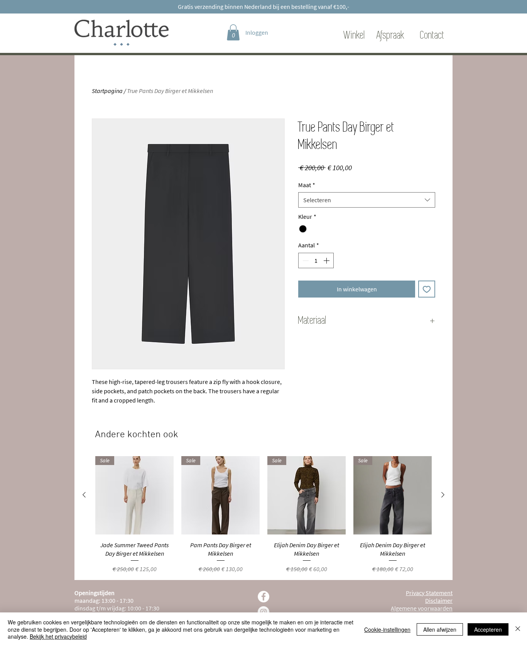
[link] (233, 32)
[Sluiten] (517, 629)
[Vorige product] (84, 494)
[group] (263, 515)
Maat (306, 185)
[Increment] (327, 260)
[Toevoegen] (426, 289)
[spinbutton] (316, 260)
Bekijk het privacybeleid (58, 636)
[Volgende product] (443, 494)
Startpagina (107, 91)
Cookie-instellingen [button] (387, 629)
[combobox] (366, 200)
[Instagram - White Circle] (263, 612)
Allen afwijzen (439, 629)
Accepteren (488, 629)
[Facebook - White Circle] (263, 596)
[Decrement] (304, 260)
